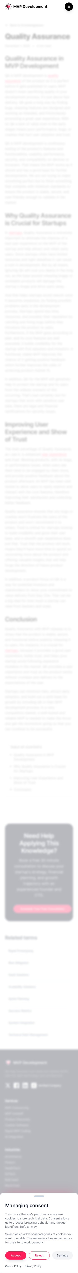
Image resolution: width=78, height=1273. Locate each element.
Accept (16, 1255)
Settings (62, 1255)
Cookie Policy (13, 1266)
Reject (39, 1255)
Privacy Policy (33, 1266)
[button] (39, 1196)
